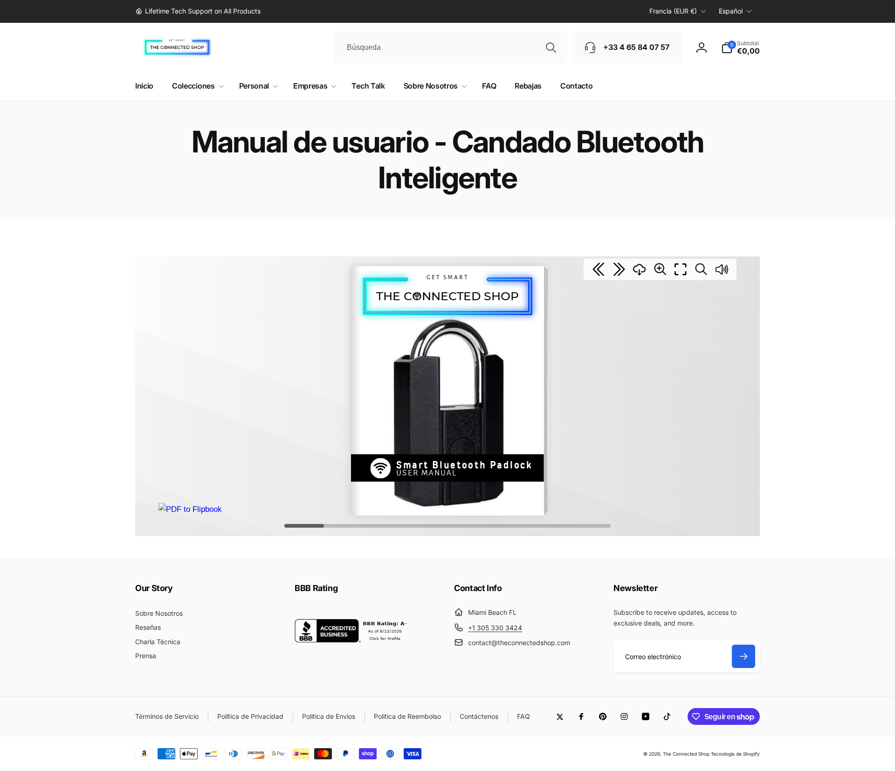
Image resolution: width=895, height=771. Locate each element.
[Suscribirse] (743, 656)
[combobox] (450, 47)
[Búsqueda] (551, 47)
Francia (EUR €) (673, 11)
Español (731, 11)
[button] (740, 48)
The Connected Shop (686, 754)
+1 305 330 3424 (495, 628)
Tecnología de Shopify (735, 754)
